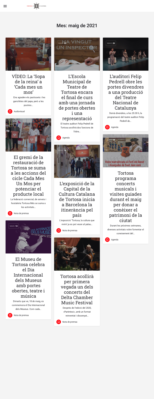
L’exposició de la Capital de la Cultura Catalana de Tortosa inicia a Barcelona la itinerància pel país (77, 199)
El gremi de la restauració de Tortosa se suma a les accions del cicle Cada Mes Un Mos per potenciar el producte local (28, 176)
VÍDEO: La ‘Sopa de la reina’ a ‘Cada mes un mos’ (28, 84)
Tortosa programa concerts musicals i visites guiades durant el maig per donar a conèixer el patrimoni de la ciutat (125, 196)
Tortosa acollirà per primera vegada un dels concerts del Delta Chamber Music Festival (77, 289)
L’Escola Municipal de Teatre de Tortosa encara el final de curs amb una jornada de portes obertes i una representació (77, 97)
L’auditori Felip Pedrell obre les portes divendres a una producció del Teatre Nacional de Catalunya (126, 92)
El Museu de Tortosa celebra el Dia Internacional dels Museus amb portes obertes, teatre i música (28, 277)
